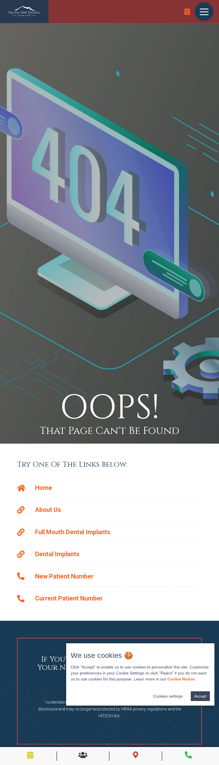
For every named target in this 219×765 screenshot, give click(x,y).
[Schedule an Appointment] (187, 11)
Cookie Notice (181, 679)
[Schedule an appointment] (30, 754)
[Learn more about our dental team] (82, 754)
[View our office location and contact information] (135, 754)
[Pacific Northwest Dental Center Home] (24, 11)
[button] (204, 11)
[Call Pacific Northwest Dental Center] (188, 754)
